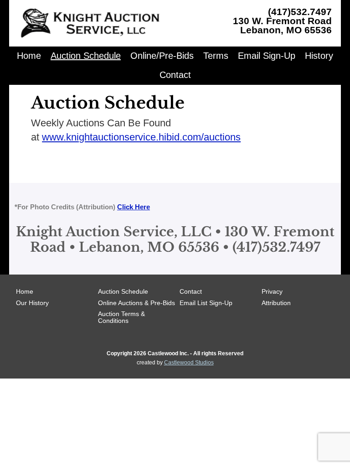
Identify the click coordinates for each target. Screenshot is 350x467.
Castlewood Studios (189, 362)
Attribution (276, 303)
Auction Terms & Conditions (121, 317)
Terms (215, 56)
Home (29, 56)
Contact (175, 75)
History (319, 56)
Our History (32, 303)
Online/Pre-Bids (162, 56)
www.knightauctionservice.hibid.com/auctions (141, 137)
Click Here (133, 207)
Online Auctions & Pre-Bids (136, 303)
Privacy (272, 291)
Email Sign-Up (266, 56)
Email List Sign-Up (206, 303)
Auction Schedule (86, 56)
